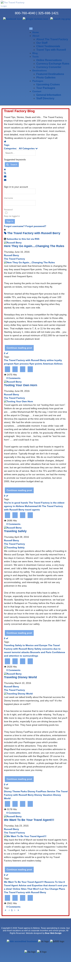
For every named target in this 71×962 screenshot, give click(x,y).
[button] (36, 173)
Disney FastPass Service (41, 791)
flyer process (21, 363)
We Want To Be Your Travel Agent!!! (29, 820)
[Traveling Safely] (14, 547)
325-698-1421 (48, 13)
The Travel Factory (14, 258)
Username (8, 198)
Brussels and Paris (40, 652)
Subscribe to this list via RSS (23, 239)
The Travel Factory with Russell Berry (25, 360)
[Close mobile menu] (31, 28)
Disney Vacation (43, 795)
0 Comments (13, 378)
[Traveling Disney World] (18, 693)
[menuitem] (35, 32)
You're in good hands (16, 502)
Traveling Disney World (20, 677)
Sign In (9, 221)
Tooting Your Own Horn (20, 385)
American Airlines (53, 363)
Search (12, 164)
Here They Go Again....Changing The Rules (34, 246)
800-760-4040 (25, 13)
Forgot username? (14, 226)
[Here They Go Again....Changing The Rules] (29, 262)
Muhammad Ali (33, 506)
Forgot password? (35, 226)
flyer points (35, 363)
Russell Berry (11, 255)
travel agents (32, 509)
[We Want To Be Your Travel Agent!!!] (25, 836)
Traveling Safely (15, 531)
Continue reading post (19, 347)
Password (8, 209)
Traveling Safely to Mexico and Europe (25, 645)
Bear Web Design (53, 933)
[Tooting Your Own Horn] (18, 401)
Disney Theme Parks (15, 791)
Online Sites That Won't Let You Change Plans (39, 889)
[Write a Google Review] (35, 18)
